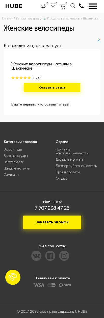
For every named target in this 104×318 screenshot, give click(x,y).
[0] (43, 6)
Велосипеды (13, 149)
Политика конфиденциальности (72, 151)
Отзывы (61, 178)
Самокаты (11, 175)
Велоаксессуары (16, 156)
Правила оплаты (68, 172)
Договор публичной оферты (76, 166)
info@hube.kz (52, 202)
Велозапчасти (14, 162)
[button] (12, 277)
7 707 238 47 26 (52, 208)
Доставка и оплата (69, 159)
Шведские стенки (17, 168)
